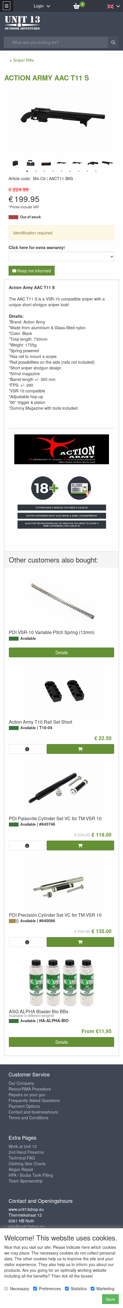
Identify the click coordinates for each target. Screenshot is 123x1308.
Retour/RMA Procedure (30, 1089)
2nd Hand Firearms (26, 1152)
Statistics (79, 1288)
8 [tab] (87, 171)
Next (116, 163)
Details (61, 652)
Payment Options (24, 1106)
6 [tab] (70, 171)
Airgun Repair (21, 1169)
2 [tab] (36, 171)
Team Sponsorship (26, 1181)
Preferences (50, 1288)
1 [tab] (27, 171)
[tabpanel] (61, 163)
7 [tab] (79, 171)
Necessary (19, 1288)
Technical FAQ (22, 1158)
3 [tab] (44, 171)
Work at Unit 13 (23, 1146)
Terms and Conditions (28, 1117)
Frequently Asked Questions (34, 1100)
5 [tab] (61, 171)
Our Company (21, 1083)
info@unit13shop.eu (27, 1226)
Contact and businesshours (33, 1112)
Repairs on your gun (27, 1094)
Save (110, 1299)
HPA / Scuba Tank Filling (31, 1175)
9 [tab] (96, 171)
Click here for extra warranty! (37, 247)
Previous (7, 163)
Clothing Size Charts (27, 1163)
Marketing (105, 1288)
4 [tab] (53, 171)
